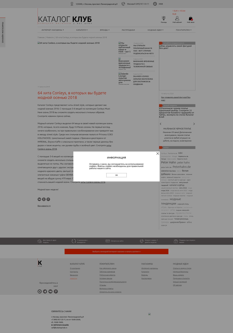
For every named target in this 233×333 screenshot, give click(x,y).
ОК (116, 175)
